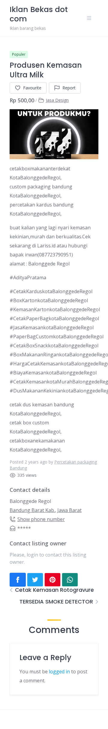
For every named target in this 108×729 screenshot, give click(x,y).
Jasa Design (57, 100)
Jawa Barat (69, 510)
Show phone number (41, 519)
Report (69, 88)
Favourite (32, 88)
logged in (59, 671)
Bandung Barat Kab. (32, 510)
